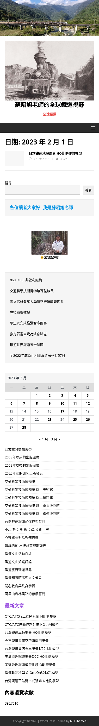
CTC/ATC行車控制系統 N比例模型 (30, 616)
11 (75, 403)
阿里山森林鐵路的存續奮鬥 (25, 593)
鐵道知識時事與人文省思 (23, 577)
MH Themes (78, 721)
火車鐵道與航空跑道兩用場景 (27, 640)
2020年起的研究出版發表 (24, 473)
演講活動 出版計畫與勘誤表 (25, 545)
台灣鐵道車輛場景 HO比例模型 (28, 632)
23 (49, 419)
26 (88, 419)
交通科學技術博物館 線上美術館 (29, 489)
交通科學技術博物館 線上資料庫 (29, 497)
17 (62, 411)
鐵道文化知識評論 (18, 561)
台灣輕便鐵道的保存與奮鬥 (25, 521)
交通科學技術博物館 (20, 481)
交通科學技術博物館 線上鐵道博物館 (32, 513)
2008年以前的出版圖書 (22, 457)
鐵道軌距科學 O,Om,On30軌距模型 (31, 672)
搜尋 (8, 183)
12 (88, 403)
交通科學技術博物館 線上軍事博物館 (32, 505)
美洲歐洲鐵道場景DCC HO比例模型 (31, 656)
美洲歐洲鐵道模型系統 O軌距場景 (30, 664)
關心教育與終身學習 (20, 585)
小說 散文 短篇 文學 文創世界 (27, 529)
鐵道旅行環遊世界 (18, 569)
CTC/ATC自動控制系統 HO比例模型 (32, 624)
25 (75, 419)
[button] (92, 127)
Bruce (63, 159)
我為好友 (53, 258)
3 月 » (55, 439)
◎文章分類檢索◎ (18, 449)
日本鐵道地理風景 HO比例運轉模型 (55, 153)
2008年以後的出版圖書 (22, 465)
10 (62, 403)
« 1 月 (43, 439)
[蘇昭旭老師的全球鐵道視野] (49, 33)
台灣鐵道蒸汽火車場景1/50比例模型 (32, 648)
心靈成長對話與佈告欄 (21, 537)
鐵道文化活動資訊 (18, 553)
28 (24, 427)
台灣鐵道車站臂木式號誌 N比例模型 (32, 680)
